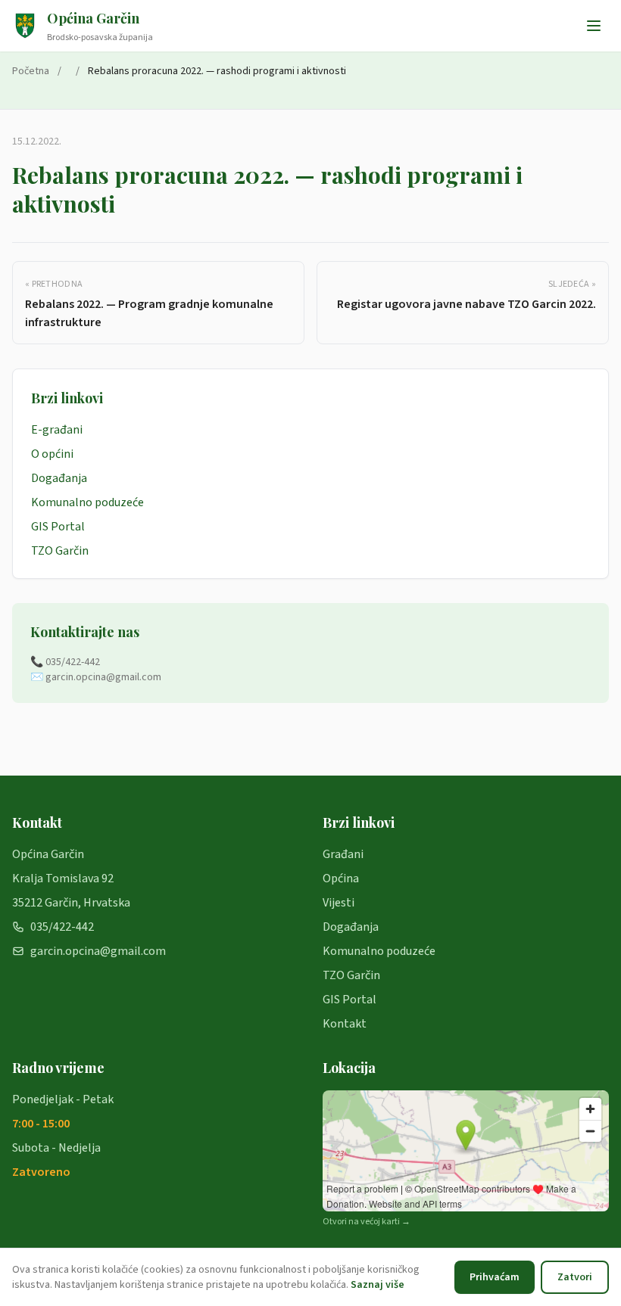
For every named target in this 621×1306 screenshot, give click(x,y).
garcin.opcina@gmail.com (98, 951)
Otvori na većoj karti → (366, 1222)
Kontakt (345, 1023)
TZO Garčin (60, 551)
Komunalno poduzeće (87, 502)
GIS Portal (58, 526)
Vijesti (338, 902)
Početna (30, 71)
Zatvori (574, 1277)
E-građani (57, 429)
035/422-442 (62, 927)
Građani (343, 854)
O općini (52, 454)
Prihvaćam (495, 1277)
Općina (341, 878)
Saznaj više (377, 1284)
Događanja (59, 478)
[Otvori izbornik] (594, 26)
